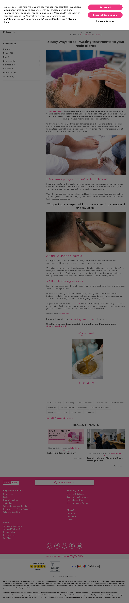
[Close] (125, 14)
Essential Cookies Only (105, 15)
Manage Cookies (105, 21)
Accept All (105, 7)
